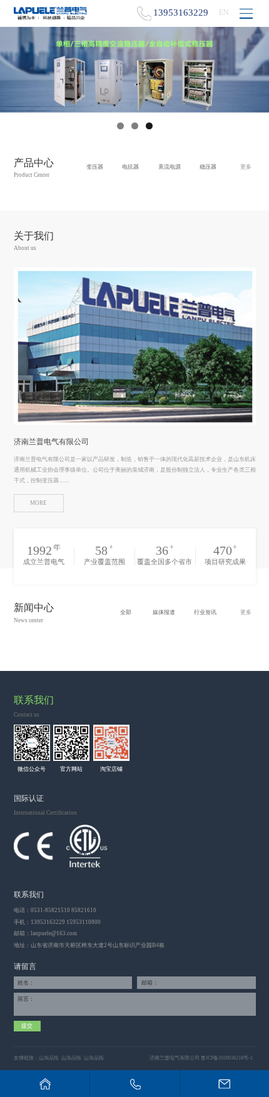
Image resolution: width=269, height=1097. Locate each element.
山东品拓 (49, 1058)
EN (224, 12)
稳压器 (208, 167)
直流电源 (169, 167)
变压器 (94, 167)
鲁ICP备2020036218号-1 (227, 1058)
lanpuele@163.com (54, 933)
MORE (38, 503)
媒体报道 (164, 612)
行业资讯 (205, 612)
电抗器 (130, 167)
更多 (245, 167)
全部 (125, 612)
